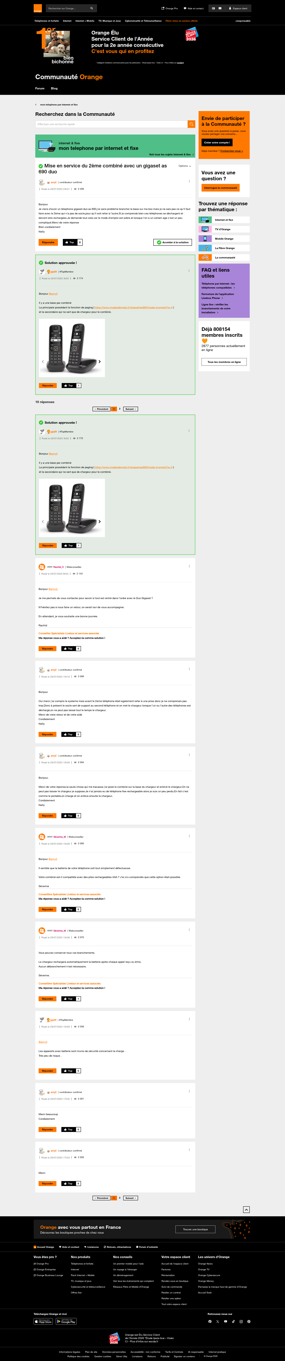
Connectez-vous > (231, 151)
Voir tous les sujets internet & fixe (170, 154)
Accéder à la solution (175, 242)
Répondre (48, 242)
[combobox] (111, 124)
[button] (189, 181)
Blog (54, 88)
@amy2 (53, 293)
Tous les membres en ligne (224, 362)
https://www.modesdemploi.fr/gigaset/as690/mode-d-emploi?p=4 (134, 307)
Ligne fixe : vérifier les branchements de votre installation (216, 308)
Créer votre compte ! (217, 142)
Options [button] (183, 165)
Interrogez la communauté (220, 187)
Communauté (69, 76)
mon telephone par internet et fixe (59, 104)
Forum (39, 88)
